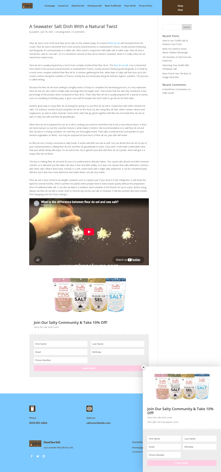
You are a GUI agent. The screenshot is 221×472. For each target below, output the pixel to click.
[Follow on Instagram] (43, 456)
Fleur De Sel (130, 5)
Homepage (50, 5)
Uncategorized (63, 31)
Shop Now (180, 7)
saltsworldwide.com (98, 422)
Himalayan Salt (94, 5)
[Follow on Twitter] (37, 456)
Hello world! (168, 92)
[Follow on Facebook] (31, 456)
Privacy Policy (145, 5)
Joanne (35, 31)
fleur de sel (114, 43)
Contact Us (63, 5)
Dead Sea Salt (78, 5)
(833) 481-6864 (38, 422)
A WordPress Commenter (174, 89)
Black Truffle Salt (113, 5)
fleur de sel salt (121, 65)
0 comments (78, 31)
